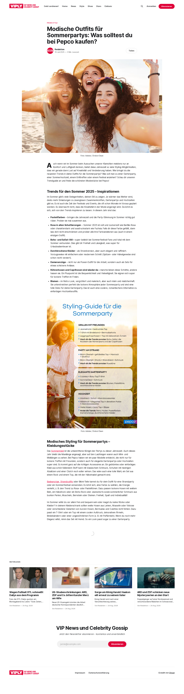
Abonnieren (166, 6)
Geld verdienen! (51, 6)
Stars (98, 6)
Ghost (172, 673)
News (73, 6)
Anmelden (151, 6)
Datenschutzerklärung (99, 673)
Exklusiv (108, 6)
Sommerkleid (57, 451)
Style (81, 6)
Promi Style (52, 23)
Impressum (80, 673)
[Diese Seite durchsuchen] (142, 6)
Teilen (131, 50)
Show (90, 6)
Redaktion (59, 49)
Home (64, 6)
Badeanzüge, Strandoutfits (60, 481)
